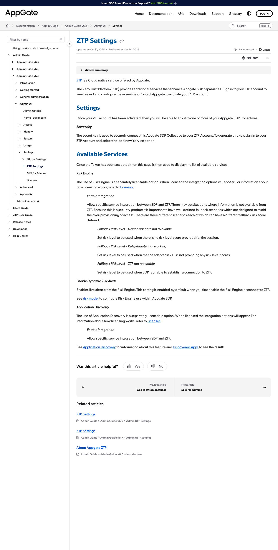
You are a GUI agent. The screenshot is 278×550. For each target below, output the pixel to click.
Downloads (20, 228)
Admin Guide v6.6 (28, 69)
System (28, 138)
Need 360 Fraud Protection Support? (137, 3)
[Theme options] (248, 13)
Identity (28, 131)
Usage (27, 145)
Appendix (26, 194)
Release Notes (22, 222)
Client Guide (20, 208)
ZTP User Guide (23, 215)
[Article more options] (267, 58)
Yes (137, 366)
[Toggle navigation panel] (69, 43)
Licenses (32, 180)
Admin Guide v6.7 (28, 62)
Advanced (26, 187)
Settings (117, 25)
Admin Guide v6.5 (76, 25)
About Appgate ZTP (91, 447)
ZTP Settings (35, 166)
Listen (266, 49)
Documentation (25, 25)
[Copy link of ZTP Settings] (121, 41)
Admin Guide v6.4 (28, 201)
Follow (252, 58)
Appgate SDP (193, 88)
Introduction (27, 82)
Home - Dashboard (34, 117)
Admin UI (100, 25)
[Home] (21, 13)
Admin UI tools (32, 110)
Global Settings (36, 159)
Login (264, 13)
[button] (251, 25)
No (161, 366)
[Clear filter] (61, 39)
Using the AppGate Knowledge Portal (35, 48)
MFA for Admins (36, 173)
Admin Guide (50, 25)
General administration (34, 96)
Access (27, 124)
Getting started (29, 89)
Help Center (20, 235)
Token (95, 164)
